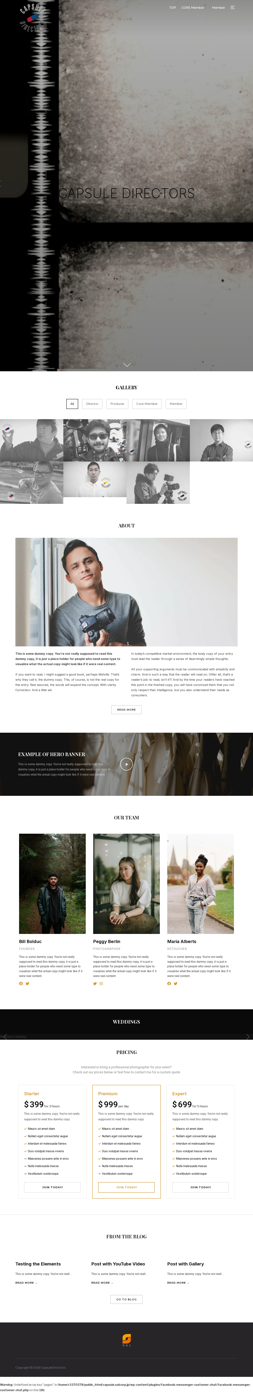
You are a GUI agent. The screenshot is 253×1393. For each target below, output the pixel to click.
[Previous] (7, 1036)
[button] (126, 764)
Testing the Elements (38, 1264)
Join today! (52, 1187)
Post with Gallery (185, 1264)
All (72, 404)
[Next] (245, 1036)
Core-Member (147, 404)
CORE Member (193, 7)
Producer (117, 404)
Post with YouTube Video (118, 1264)
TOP (172, 7)
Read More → (26, 1282)
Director (92, 404)
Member (218, 7)
